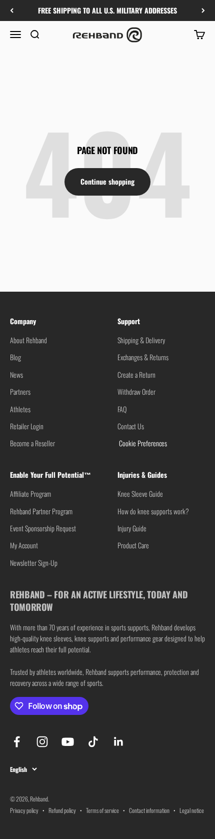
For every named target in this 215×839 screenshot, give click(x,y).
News (16, 374)
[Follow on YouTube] (67, 741)
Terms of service (102, 810)
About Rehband (28, 340)
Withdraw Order (137, 391)
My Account (24, 545)
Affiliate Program (30, 493)
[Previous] (12, 10)
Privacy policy (24, 810)
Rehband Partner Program (41, 511)
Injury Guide (132, 528)
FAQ (122, 409)
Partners (20, 391)
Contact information (149, 810)
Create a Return (137, 374)
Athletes (20, 409)
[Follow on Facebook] (17, 741)
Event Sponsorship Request (43, 528)
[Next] (203, 10)
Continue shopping (107, 181)
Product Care (133, 545)
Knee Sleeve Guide (140, 493)
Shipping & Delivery (141, 340)
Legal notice (192, 810)
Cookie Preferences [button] (142, 443)
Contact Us (131, 426)
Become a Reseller (32, 443)
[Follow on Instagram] (42, 741)
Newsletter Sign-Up (34, 562)
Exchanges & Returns (143, 357)
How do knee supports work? (153, 511)
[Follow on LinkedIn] (119, 741)
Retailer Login (27, 426)
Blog (15, 357)
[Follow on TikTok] (93, 741)
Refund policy (62, 810)
